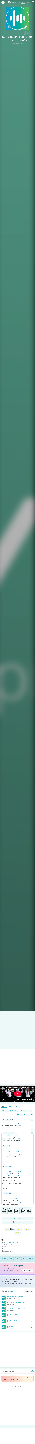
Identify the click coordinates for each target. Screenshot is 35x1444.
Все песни (27, 1291)
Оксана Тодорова (14, 1242)
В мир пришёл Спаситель (15, 1302)
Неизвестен (18, 43)
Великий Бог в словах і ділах (16, 1296)
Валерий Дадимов (8, 1239)
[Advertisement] (17, 1029)
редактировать (16, 1279)
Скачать (18, 1218)
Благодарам (11, 1326)
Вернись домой (12, 1314)
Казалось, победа (13, 1320)
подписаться (28, 1270)
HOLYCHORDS (7, 1266)
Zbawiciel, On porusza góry (16, 1308)
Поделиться (18, 1222)
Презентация (12, 1106)
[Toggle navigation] (32, 2)
